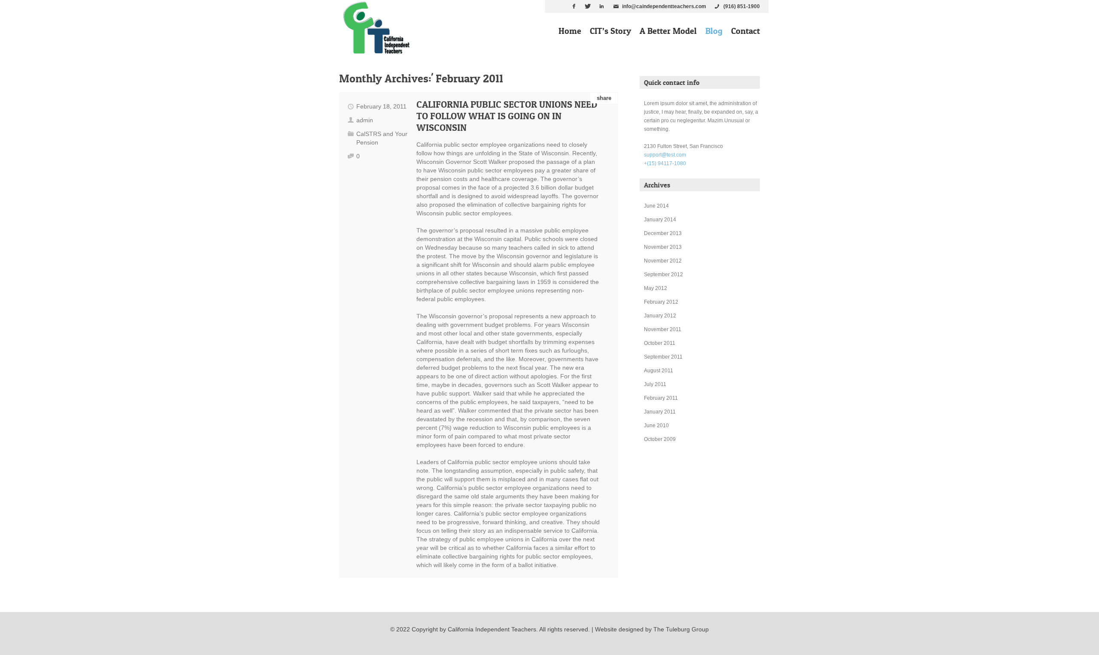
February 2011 (661, 398)
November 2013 (663, 247)
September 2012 (663, 275)
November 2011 (662, 329)
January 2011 (660, 412)
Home (570, 31)
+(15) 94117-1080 (665, 163)
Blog (714, 31)
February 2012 (661, 302)
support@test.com (665, 155)
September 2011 (663, 357)
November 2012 (663, 261)
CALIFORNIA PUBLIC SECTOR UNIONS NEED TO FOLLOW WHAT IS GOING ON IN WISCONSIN (506, 116)
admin (364, 120)
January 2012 (660, 316)
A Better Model (668, 31)
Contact (745, 31)
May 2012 (655, 288)
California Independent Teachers (492, 629)
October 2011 (659, 343)
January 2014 (660, 220)
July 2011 (655, 384)
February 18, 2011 (381, 106)
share (604, 98)
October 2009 (660, 439)
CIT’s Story (610, 31)
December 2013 (663, 233)
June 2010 (656, 426)
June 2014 (656, 206)
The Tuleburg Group (681, 629)
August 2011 (658, 371)
